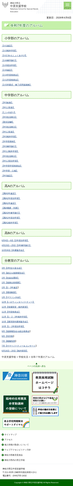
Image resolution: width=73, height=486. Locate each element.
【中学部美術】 (9, 141)
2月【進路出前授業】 (11, 282)
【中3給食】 (7, 102)
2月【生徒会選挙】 (10, 278)
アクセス (8, 439)
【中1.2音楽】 (8, 107)
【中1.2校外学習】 (10, 151)
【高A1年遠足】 (9, 203)
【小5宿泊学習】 (9, 65)
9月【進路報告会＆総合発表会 (15, 331)
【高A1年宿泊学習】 (11, 218)
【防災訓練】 (8, 122)
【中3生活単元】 (9, 117)
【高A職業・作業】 (10, 208)
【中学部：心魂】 (10, 171)
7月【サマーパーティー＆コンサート (18, 346)
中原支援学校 (9, 357)
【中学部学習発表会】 (12, 166)
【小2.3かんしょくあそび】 (14, 55)
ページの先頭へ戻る (36, 366)
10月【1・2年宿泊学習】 (13, 326)
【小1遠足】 (7, 46)
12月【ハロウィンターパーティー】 (18, 302)
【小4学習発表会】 (10, 75)
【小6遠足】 (7, 70)
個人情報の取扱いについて (16, 445)
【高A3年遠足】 (9, 193)
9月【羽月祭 (7, 336)
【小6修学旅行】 (9, 60)
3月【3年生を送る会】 (12, 268)
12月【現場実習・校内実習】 (15, 307)
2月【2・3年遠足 (9, 287)
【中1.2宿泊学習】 (10, 161)
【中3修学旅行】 (9, 146)
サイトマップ (10, 434)
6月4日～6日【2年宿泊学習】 (15, 240)
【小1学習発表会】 (10, 80)
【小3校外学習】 (9, 50)
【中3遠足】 (7, 175)
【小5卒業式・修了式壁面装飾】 (16, 85)
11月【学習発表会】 (11, 312)
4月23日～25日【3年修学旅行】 (16, 245)
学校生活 (23, 357)
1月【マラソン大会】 (11, 297)
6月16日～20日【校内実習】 (15, 351)
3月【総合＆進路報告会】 (13, 273)
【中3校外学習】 (9, 136)
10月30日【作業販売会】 (13, 250)
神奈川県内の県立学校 (14, 460)
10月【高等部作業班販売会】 (15, 322)
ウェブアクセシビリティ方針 (17, 450)
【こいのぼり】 (9, 112)
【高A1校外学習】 (10, 223)
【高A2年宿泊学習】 (11, 198)
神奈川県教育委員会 (13, 455)
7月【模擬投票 (8, 341)
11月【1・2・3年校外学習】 (15, 317)
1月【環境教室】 (9, 292)
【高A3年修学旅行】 (11, 213)
